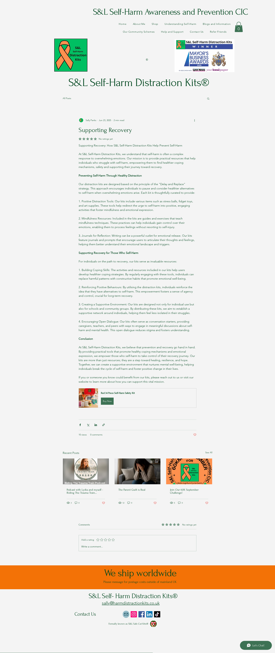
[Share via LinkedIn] (95, 424)
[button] (238, 27)
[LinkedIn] (149, 614)
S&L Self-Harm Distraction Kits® (137, 82)
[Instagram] (134, 614)
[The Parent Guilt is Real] (138, 471)
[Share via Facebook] (80, 424)
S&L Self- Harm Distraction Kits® (133, 596)
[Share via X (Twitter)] (87, 424)
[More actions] (194, 120)
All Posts (67, 98)
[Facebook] (141, 614)
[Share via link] (103, 424)
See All (208, 452)
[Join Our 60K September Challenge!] (189, 471)
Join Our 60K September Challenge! (184, 491)
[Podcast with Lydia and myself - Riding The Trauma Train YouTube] (86, 471)
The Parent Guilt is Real (131, 489)
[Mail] (126, 614)
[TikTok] (157, 614)
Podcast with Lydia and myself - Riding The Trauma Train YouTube (85, 491)
